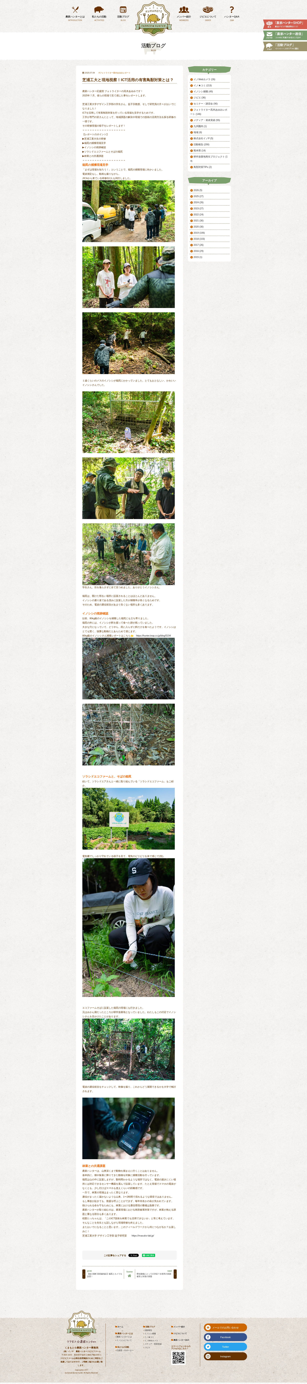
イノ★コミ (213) (203, 85)
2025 (199, 196)
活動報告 (148, 1330)
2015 (198, 257)
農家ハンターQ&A (181, 1340)
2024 (199, 202)
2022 (199, 214)
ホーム (120, 1327)
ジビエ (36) (200, 97)
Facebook (225, 1337)
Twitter (225, 1346)
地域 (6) (198, 132)
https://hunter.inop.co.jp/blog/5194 (153, 635)
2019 (199, 232)
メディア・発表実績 (153, 1344)
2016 (199, 251)
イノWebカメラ (151, 1341)
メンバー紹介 (179, 1327)
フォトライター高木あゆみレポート (115, 73)
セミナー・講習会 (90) (206, 103)
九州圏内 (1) (200, 126)
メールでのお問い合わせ (225, 1327)
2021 (199, 220)
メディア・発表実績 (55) (207, 120)
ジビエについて (180, 1333)
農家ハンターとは (124, 1337)
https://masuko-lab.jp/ (143, 1235)
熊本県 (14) (200, 150)
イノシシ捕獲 (150, 1333)
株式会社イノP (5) (203, 138)
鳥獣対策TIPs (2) (203, 167)
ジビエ (147, 1347)
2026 (198, 190)
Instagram (225, 1356)
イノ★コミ (149, 1337)
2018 (199, 238)
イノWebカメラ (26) (204, 79)
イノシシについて (124, 1340)
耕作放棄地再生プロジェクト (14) (209, 158)
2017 (199, 245)
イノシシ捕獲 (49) (203, 91)
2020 (199, 226)
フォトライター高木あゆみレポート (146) (208, 111)
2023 (199, 208)
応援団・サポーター (125, 1350)
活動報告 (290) (201, 144)
